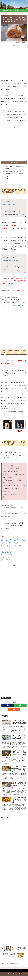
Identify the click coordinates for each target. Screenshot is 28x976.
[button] (25, 463)
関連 (8, 178)
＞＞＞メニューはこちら (17, 305)
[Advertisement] (14, 61)
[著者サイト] (7, 705)
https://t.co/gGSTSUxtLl (9, 204)
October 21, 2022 (19, 214)
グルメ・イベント (6, 697)
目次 (12, 162)
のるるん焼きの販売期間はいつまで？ (14, 171)
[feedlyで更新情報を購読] (20, 705)
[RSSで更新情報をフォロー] (14, 709)
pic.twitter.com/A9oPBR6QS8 (10, 260)
